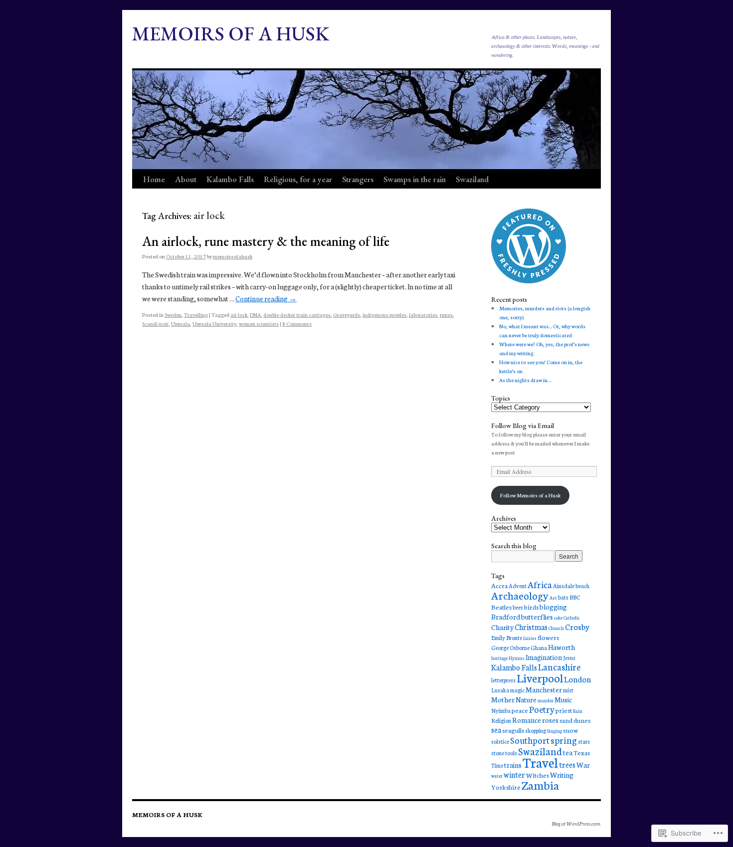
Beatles (501, 606)
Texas (581, 752)
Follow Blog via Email (522, 425)
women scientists (259, 323)
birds (531, 606)
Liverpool (540, 677)
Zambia (540, 785)
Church (556, 628)
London (577, 678)
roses (550, 720)
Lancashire (559, 666)
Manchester (544, 689)
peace (520, 709)
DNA (255, 314)
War (583, 765)
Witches (537, 774)
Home (154, 179)
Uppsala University (214, 323)
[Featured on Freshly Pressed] (528, 281)
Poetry (541, 709)
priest (563, 709)
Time (497, 765)
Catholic (571, 617)
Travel (540, 762)
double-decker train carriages (297, 314)
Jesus (569, 657)
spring (563, 739)
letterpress (503, 680)
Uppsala (180, 323)
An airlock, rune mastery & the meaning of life (265, 241)
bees (518, 607)
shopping (535, 730)
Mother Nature (514, 699)
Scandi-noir (155, 323)
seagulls (513, 729)
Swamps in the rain (414, 179)
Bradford (505, 617)
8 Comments (297, 323)
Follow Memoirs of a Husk (530, 495)
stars (584, 741)
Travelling (196, 314)
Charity (502, 627)
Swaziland (472, 179)
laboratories (423, 314)
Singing (554, 730)
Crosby (577, 626)
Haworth (561, 647)
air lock (238, 314)
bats (563, 597)
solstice (500, 741)
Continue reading (266, 298)
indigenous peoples (384, 314)
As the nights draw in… (525, 380)
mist (568, 690)
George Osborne (510, 647)
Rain (577, 710)
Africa (540, 584)
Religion (501, 720)
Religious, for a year (298, 179)
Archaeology (520, 595)
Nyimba (501, 710)
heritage (499, 657)
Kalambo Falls (230, 179)
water (497, 775)
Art (553, 597)
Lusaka (500, 690)
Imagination (544, 657)
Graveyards (346, 314)
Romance (526, 720)
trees (567, 764)
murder (545, 700)
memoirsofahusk (232, 256)
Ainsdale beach (571, 586)
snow (570, 729)
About (185, 179)
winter (514, 774)
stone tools (504, 753)
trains (513, 765)
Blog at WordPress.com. (576, 823)
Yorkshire (506, 786)
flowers (548, 637)
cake (558, 617)
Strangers (357, 179)
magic (517, 690)
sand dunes (574, 719)
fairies (530, 638)
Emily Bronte (506, 637)
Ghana (539, 647)
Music (563, 699)
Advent (518, 586)
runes (446, 314)
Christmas (531, 627)
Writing (561, 775)
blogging (553, 607)
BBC (574, 597)
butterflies (537, 617)
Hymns (517, 657)
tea (567, 752)
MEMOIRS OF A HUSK (230, 33)
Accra (499, 585)
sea (496, 729)
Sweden (173, 314)
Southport (530, 740)
